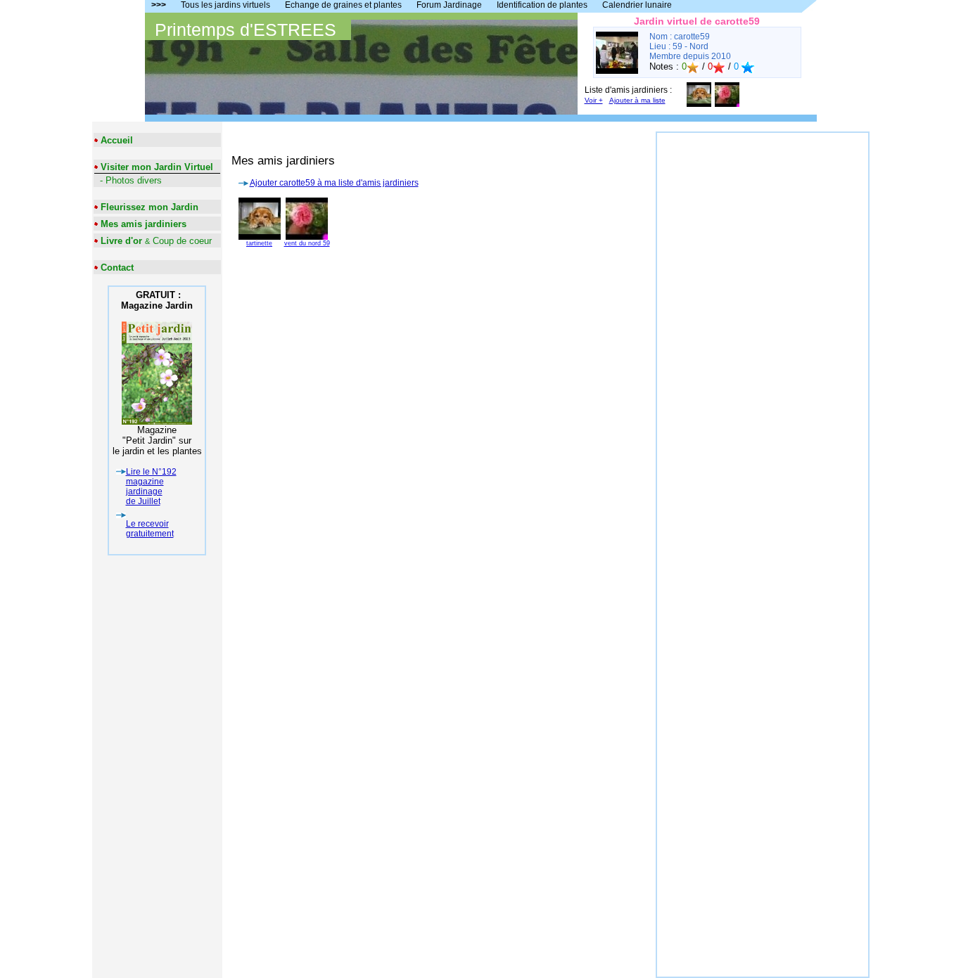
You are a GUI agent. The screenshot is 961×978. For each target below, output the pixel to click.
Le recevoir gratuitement (150, 529)
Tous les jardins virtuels (225, 5)
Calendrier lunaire (637, 5)
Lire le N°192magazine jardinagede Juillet (151, 486)
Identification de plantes (542, 5)
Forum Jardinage (449, 5)
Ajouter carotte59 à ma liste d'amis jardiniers (334, 183)
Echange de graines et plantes (343, 5)
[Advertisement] (762, 344)
